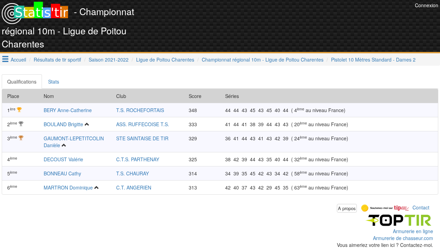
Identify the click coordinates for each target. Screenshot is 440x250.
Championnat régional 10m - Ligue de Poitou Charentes (262, 59)
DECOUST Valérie (63, 159)
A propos (347, 208)
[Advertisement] (288, 17)
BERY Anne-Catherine (68, 110)
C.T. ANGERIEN (133, 187)
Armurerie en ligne (413, 231)
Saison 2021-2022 (109, 59)
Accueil (18, 59)
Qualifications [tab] (21, 81)
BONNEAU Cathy (62, 173)
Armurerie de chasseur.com (403, 238)
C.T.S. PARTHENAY (137, 159)
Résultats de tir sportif (57, 59)
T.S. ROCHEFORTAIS (140, 110)
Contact (420, 207)
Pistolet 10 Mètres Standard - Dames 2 (373, 59)
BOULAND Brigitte (63, 124)
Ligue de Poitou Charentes (165, 59)
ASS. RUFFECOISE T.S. (142, 124)
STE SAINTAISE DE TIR (142, 138)
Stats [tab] (53, 81)
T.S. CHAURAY (132, 173)
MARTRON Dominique (68, 187)
